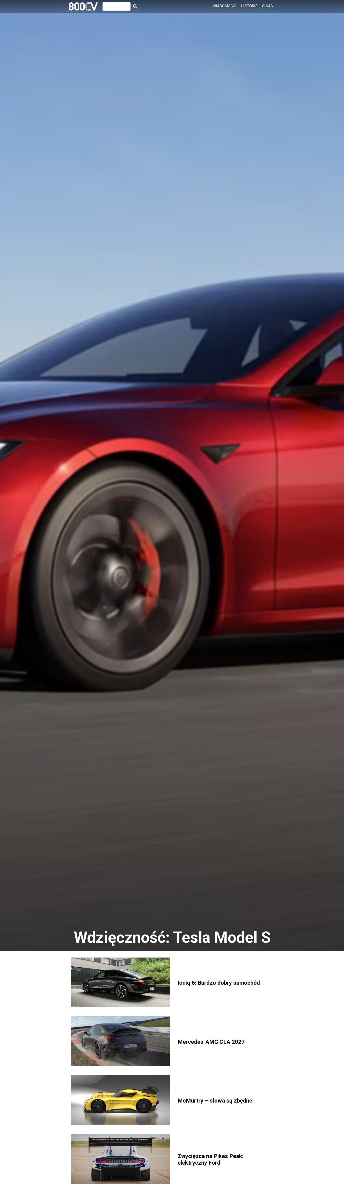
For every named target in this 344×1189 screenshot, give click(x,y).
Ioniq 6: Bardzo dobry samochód (219, 983)
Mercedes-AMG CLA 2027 (211, 1042)
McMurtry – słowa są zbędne (215, 1100)
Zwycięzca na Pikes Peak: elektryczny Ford (211, 1159)
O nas (267, 6)
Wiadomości (224, 6)
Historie (249, 6)
